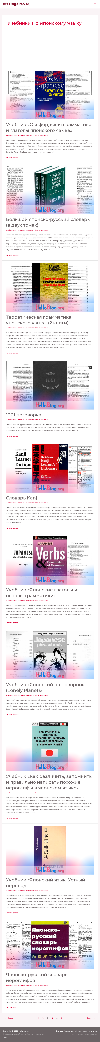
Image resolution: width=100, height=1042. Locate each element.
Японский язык (41, 135)
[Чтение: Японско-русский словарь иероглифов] (50, 945)
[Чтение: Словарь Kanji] (50, 468)
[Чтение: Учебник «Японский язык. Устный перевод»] (50, 850)
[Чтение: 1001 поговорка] (50, 385)
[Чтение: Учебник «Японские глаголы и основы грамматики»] (50, 560)
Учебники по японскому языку (20, 135)
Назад (9, 1018)
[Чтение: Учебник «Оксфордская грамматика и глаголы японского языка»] (50, 95)
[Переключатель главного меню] (95, 4)
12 (61, 1018)
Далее (91, 1018)
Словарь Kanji (22, 498)
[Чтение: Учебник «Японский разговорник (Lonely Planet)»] (50, 655)
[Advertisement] (50, 52)
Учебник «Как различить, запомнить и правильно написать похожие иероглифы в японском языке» (49, 782)
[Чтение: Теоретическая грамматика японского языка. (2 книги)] (50, 287)
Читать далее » (12, 157)
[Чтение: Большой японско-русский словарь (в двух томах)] (50, 190)
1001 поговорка (23, 415)
